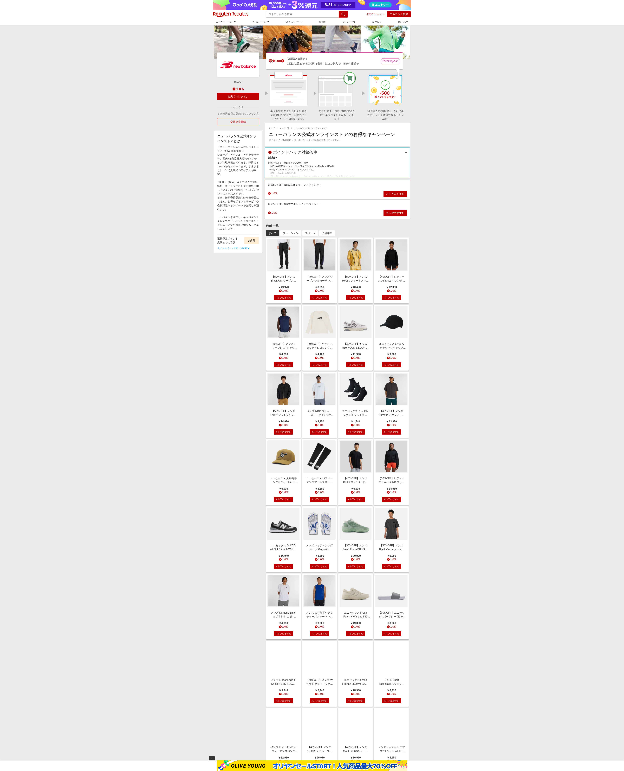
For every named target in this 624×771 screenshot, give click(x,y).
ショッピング (295, 22)
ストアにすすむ (395, 193)
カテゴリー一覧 (224, 22)
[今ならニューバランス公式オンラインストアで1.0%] (312, 42)
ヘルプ (404, 22)
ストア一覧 (284, 128)
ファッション (291, 233)
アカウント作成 (399, 14)
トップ (272, 128)
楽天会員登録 (238, 121)
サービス (350, 22)
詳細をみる (391, 61)
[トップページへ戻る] (230, 14)
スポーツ (310, 233)
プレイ (378, 22)
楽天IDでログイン (375, 14)
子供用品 (327, 233)
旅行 (324, 22)
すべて (272, 233)
